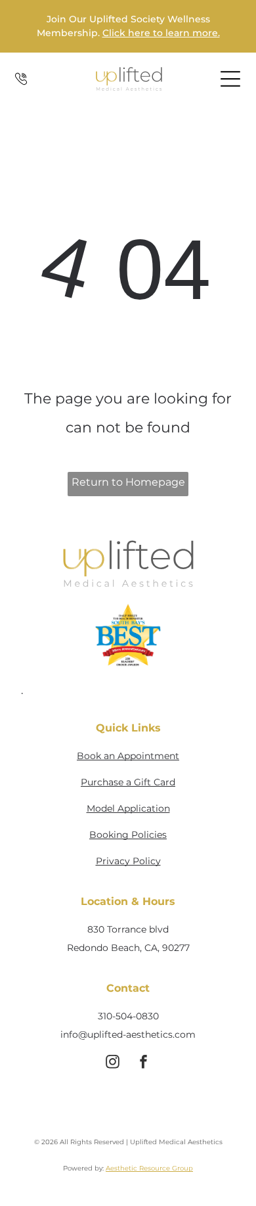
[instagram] (112, 1064)
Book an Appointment (128, 756)
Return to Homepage (128, 482)
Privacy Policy (128, 861)
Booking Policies (128, 835)
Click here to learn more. (161, 33)
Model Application (128, 808)
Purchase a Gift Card (128, 782)
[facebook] (143, 1064)
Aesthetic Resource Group (149, 1168)
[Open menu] (230, 79)
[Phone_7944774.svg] (21, 86)
